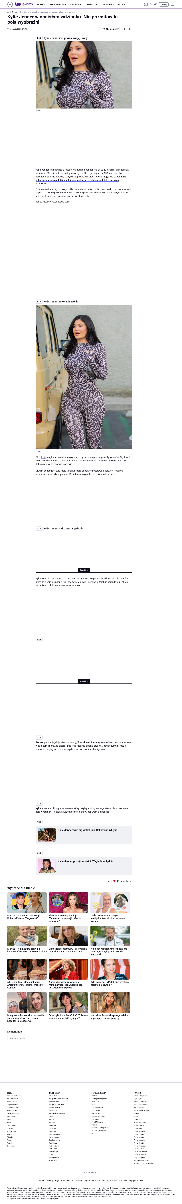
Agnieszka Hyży (12, 1110)
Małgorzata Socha (13, 1108)
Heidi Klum (96, 1102)
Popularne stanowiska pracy (144, 1163)
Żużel (51, 1155)
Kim (79, 742)
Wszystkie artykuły (98, 1117)
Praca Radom (139, 1137)
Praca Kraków (139, 1125)
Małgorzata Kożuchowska (58, 1099)
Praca (9, 1140)
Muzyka (41, 4)
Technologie (11, 1125)
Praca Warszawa (140, 1122)
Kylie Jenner (42, 169)
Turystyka (52, 1128)
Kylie (69, 192)
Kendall (115, 745)
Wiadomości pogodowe (100, 1128)
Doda (93, 1105)
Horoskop (52, 1125)
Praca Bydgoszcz (140, 1146)
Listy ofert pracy (139, 1158)
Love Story (92, 4)
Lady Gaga (53, 1110)
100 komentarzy (111, 29)
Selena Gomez (54, 1102)
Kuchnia (52, 1122)
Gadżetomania (54, 1140)
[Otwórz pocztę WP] (146, 4)
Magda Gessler (54, 1108)
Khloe (86, 742)
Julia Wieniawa (12, 1099)
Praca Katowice (139, 1149)
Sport (9, 1120)
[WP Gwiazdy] (26, 4)
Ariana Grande (12, 1102)
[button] (153, 4)
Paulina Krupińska (140, 1096)
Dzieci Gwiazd (76, 4)
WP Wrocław (53, 1149)
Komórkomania (54, 1137)
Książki (51, 1120)
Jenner (39, 742)
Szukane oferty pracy (141, 1161)
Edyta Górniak (54, 1096)
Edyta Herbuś (139, 1108)
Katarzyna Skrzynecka (100, 1099)
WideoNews (108, 4)
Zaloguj (164, 4)
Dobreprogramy (54, 1134)
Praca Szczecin (139, 1140)
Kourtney (95, 742)
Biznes (9, 1122)
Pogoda (10, 1143)
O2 (93, 1134)
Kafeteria (52, 1131)
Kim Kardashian (97, 1108)
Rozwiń (83, 570)
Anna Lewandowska (14, 1096)
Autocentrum (54, 1146)
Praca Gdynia (139, 1143)
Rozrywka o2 (53, 1161)
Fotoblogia (53, 1143)
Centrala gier (53, 1152)
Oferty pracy (138, 1120)
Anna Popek (96, 1110)
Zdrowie (10, 1137)
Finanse (10, 1128)
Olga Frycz (137, 1099)
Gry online (10, 1146)
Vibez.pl (94, 1125)
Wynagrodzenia (54, 1158)
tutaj (56, 1199)
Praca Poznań (139, 1134)
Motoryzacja (11, 1131)
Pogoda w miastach (99, 1131)
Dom (51, 1117)
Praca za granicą (140, 1155)
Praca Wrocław (139, 1131)
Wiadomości (11, 1117)
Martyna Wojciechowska (142, 1110)
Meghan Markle (12, 1105)
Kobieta (9, 1134)
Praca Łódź (138, 1128)
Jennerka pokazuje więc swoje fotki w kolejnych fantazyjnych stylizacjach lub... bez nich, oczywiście (81, 180)
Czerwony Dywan (57, 4)
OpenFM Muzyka (98, 1122)
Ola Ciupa (95, 1096)
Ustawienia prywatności (131, 1180)
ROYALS (121, 4)
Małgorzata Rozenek (56, 1105)
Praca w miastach (140, 1152)
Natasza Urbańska (140, 1105)
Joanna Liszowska (140, 1102)
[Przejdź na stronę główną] (10, 6)
